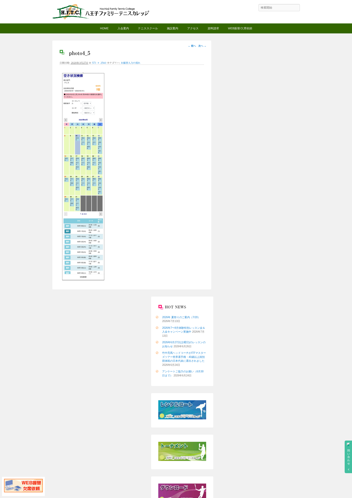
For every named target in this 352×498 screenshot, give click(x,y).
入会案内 (123, 28)
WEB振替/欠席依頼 (240, 28)
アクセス (193, 28)
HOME (104, 28)
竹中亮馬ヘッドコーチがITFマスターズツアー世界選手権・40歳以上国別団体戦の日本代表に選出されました (184, 356)
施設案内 (172, 28)
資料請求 (213, 28)
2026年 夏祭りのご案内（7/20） (181, 317)
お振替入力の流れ (130, 63)
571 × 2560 (99, 63)
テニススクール (148, 28)
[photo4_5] (82, 279)
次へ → (202, 45)
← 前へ (192, 45)
